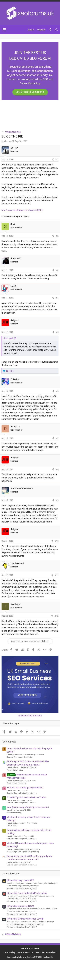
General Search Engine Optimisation (22, 793)
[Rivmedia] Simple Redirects (20, 906)
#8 (57, 469)
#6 (57, 391)
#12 (56, 616)
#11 (56, 575)
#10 (56, 541)
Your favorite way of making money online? (28, 807)
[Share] (53, 160)
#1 (57, 159)
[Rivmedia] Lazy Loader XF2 (20, 880)
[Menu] (4, 29)
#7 (57, 438)
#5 (57, 332)
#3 (57, 270)
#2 (57, 236)
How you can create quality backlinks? (25, 787)
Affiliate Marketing (14, 813)
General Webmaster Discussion (20, 757)
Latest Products (11, 873)
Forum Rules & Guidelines (45, 952)
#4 (57, 298)
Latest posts (9, 741)
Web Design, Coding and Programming (23, 852)
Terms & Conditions (25, 952)
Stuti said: (8, 338)
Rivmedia (35, 948)
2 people (10, 371)
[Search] (56, 29)
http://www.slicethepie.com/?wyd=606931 (22, 210)
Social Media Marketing (16, 783)
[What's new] (50, 29)
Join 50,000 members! (30, 92)
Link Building (12, 826)
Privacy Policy (9, 952)
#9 (57, 500)
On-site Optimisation (15, 770)
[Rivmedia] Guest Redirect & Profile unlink (27, 893)
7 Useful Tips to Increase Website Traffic (26, 797)
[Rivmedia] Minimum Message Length (25, 919)
